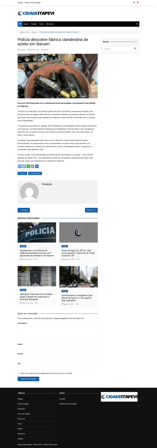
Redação (23, 50)
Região (34, 24)
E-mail (20, 354)
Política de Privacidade (32, 3)
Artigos (20, 399)
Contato (20, 3)
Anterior (25, 210)
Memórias (50, 24)
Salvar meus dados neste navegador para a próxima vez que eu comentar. (46, 373)
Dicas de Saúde (24, 414)
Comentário (22, 323)
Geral (41, 24)
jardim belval (35, 173)
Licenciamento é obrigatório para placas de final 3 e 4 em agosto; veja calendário (77, 298)
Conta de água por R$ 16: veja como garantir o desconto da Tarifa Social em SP (78, 253)
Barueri (23, 173)
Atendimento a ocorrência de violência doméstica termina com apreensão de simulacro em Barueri (37, 253)
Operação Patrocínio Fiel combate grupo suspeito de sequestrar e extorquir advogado (36, 296)
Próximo (90, 210)
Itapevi (26, 24)
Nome (20, 344)
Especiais (21, 419)
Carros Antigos (23, 404)
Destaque (21, 409)
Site (19, 363)
